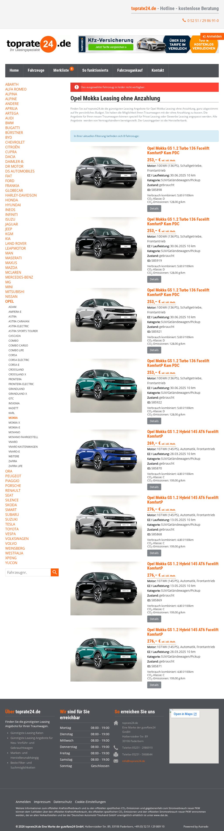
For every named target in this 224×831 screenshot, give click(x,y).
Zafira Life (16, 466)
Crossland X (17, 374)
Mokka (13, 418)
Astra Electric (19, 326)
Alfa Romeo (15, 89)
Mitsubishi (14, 292)
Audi (9, 118)
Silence (12, 500)
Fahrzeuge (36, 70)
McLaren (13, 273)
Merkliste (61, 70)
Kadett (13, 408)
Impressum (42, 802)
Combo (13, 341)
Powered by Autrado (196, 826)
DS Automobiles (20, 171)
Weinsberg (15, 549)
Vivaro (13, 442)
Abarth (12, 85)
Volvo (11, 544)
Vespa (10, 534)
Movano (14, 432)
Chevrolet (15, 142)
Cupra (11, 152)
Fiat (8, 176)
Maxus (11, 263)
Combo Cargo (18, 345)
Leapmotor (15, 249)
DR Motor (14, 167)
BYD (8, 138)
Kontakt (158, 70)
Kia (7, 239)
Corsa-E (14, 365)
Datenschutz (63, 802)
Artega (11, 114)
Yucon (11, 563)
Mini (9, 287)
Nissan (11, 297)
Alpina (11, 94)
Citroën (12, 147)
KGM (9, 234)
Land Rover (15, 244)
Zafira (13, 461)
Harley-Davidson (21, 196)
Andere (12, 104)
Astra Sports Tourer (23, 331)
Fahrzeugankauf (130, 70)
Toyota (12, 529)
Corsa (13, 355)
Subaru (12, 515)
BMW (9, 123)
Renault (13, 491)
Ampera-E (15, 312)
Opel (9, 302)
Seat (9, 496)
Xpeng (11, 558)
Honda (11, 200)
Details (154, 208)
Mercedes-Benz (19, 277)
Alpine (11, 99)
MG (8, 282)
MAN (9, 253)
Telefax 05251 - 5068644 (137, 754)
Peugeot (13, 476)
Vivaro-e (14, 451)
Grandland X (18, 394)
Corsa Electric (19, 360)
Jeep (8, 229)
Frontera (15, 379)
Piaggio (12, 481)
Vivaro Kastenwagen (23, 447)
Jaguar (11, 224)
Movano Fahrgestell (23, 437)
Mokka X (14, 422)
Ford (9, 181)
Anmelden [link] (214, 36)
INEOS (10, 210)
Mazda (11, 268)
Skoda (11, 505)
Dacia (10, 157)
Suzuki (11, 520)
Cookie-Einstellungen (90, 802)
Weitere (14, 456)
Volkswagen (17, 539)
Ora (8, 471)
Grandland (17, 389)
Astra (13, 316)
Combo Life (16, 350)
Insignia (14, 403)
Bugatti (12, 128)
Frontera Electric (21, 384)
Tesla (10, 524)
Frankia (12, 186)
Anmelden (23, 802)
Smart (11, 510)
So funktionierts (95, 70)
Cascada (15, 336)
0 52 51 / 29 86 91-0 (203, 20)
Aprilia (11, 109)
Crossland (16, 369)
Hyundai (13, 205)
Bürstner (14, 133)
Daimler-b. (14, 162)
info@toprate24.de (133, 761)
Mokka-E (14, 427)
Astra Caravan (19, 321)
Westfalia (14, 553)
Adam (12, 307)
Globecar (14, 191)
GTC (11, 398)
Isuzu (10, 220)
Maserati (13, 258)
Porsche (13, 486)
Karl (12, 413)
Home (14, 70)
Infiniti (11, 215)
